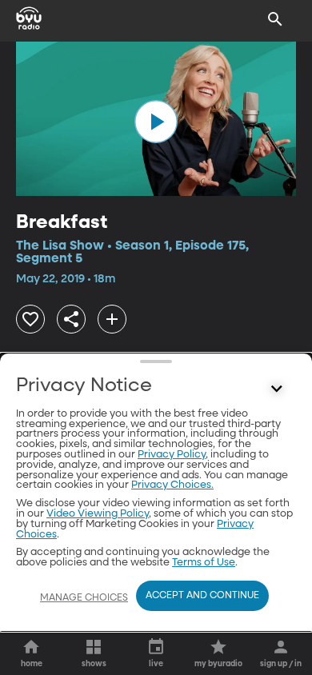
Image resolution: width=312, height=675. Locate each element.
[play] (156, 121)
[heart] (30, 319)
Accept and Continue (202, 596)
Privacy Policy (172, 454)
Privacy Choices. (172, 485)
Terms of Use (203, 562)
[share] (71, 319)
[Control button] (277, 389)
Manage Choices (84, 598)
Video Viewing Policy (97, 514)
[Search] (275, 19)
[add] (112, 319)
